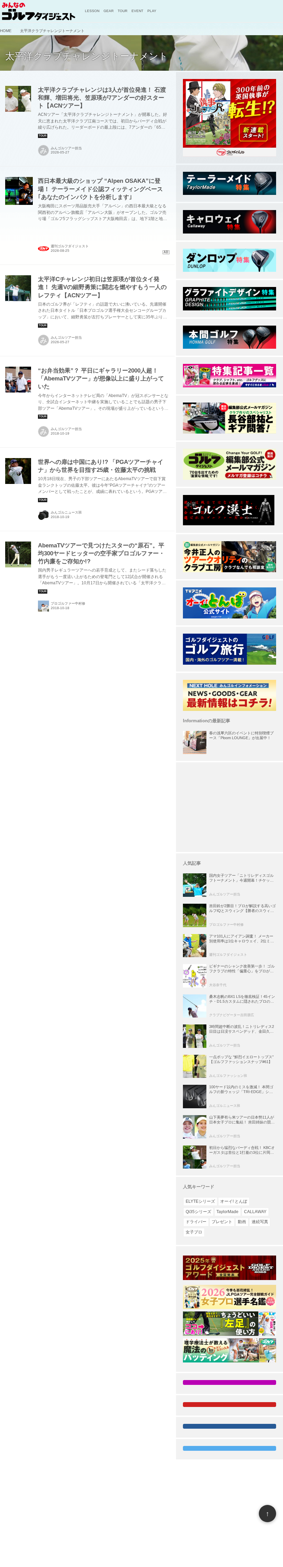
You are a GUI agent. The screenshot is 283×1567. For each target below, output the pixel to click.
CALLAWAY (255, 1212)
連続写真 (260, 1222)
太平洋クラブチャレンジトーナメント (86, 56)
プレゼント (222, 1222)
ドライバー (196, 1222)
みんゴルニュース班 (66, 512)
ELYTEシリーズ (200, 1201)
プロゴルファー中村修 (68, 603)
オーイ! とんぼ (233, 1201)
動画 (242, 1222)
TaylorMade (227, 1212)
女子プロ (194, 1232)
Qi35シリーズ (198, 1212)
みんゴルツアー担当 (66, 148)
